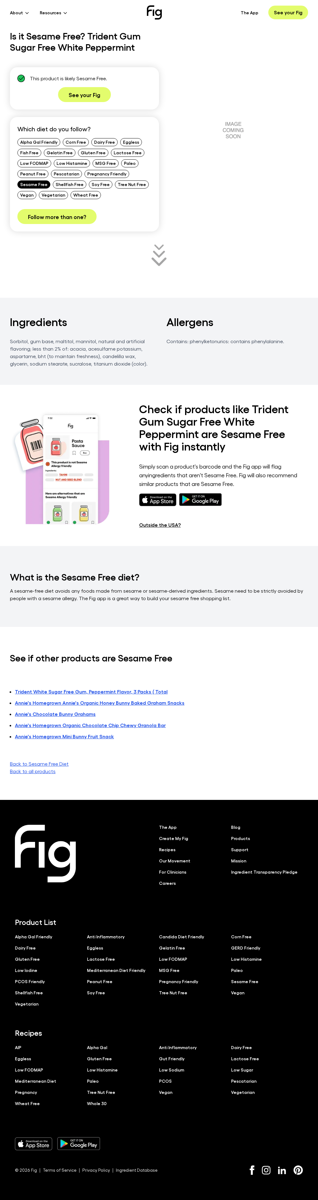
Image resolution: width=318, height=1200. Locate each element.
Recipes (167, 849)
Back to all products (33, 771)
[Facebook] (252, 1170)
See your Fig (288, 12)
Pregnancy (26, 1092)
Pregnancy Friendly (106, 173)
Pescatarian (66, 173)
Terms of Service (59, 1170)
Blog (235, 827)
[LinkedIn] (282, 1170)
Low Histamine (72, 163)
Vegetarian (53, 194)
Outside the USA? (160, 525)
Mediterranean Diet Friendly (116, 970)
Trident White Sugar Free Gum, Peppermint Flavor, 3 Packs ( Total (91, 691)
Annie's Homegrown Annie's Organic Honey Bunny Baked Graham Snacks (99, 703)
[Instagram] (266, 1170)
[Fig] (154, 12)
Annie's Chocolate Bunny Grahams (55, 714)
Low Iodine (26, 970)
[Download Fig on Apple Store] (33, 1143)
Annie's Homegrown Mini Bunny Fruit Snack (64, 736)
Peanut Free (33, 173)
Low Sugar (242, 1069)
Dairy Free (104, 141)
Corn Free (76, 141)
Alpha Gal (97, 1047)
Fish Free (29, 152)
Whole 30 (97, 1103)
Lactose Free (128, 152)
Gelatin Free (60, 152)
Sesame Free (34, 184)
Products (240, 838)
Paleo (130, 163)
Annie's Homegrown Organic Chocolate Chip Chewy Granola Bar (90, 725)
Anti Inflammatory (106, 936)
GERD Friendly (245, 948)
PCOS (165, 1081)
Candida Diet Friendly (181, 936)
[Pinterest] (298, 1170)
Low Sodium (171, 1069)
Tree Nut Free (132, 184)
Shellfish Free (70, 184)
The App (249, 12)
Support (239, 849)
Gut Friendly (171, 1058)
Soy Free (101, 184)
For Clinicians (172, 872)
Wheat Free (85, 194)
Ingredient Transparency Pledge (264, 872)
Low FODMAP (34, 163)
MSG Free (105, 163)
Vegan (27, 194)
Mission (238, 860)
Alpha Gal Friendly (38, 141)
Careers (167, 883)
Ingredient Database (136, 1170)
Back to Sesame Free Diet (39, 764)
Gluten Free (93, 152)
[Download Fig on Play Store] (78, 1143)
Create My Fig (173, 838)
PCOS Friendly (30, 981)
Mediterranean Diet (35, 1081)
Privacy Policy (96, 1170)
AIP (18, 1047)
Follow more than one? (57, 216)
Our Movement (174, 860)
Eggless (131, 141)
